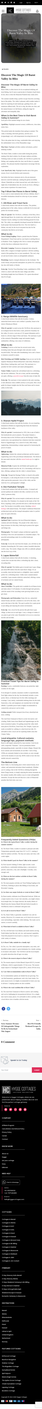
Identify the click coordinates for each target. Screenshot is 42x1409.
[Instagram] (15, 1109)
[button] (37, 11)
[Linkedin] (20, 1109)
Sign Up (28, 2)
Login (20, 2)
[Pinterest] (25, 1109)
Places (6, 69)
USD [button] (35, 2)
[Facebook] (5, 1109)
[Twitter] (10, 1109)
